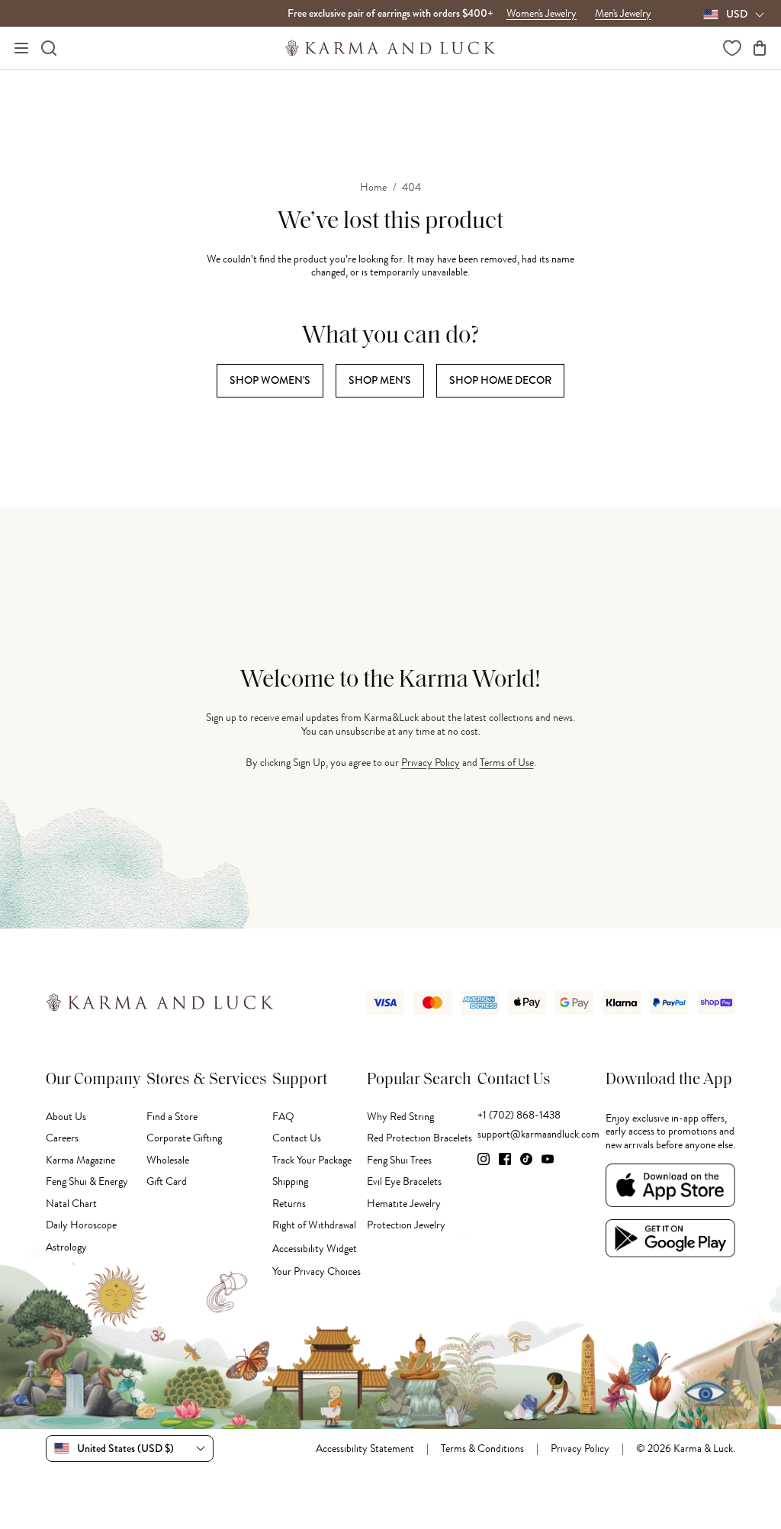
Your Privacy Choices (316, 1271)
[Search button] (49, 48)
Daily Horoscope (81, 1225)
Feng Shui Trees (399, 1160)
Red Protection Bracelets (419, 1138)
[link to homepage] (390, 48)
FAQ (283, 1117)
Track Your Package (312, 1160)
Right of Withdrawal (314, 1225)
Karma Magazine (80, 1160)
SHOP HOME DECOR (500, 380)
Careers (62, 1138)
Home (373, 188)
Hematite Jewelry (404, 1204)
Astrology (66, 1247)
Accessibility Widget (314, 1249)
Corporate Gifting (184, 1138)
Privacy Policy (430, 763)
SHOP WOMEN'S (270, 380)
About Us (66, 1117)
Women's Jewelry (541, 14)
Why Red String (400, 1117)
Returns (289, 1204)
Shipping (290, 1181)
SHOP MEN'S (380, 380)
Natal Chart (71, 1204)
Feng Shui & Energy (87, 1181)
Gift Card (166, 1181)
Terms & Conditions (482, 1449)
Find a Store (172, 1117)
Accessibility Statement (365, 1449)
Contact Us (296, 1138)
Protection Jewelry (406, 1225)
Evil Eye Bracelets (404, 1181)
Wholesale (167, 1160)
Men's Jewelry (623, 14)
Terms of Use (507, 763)
